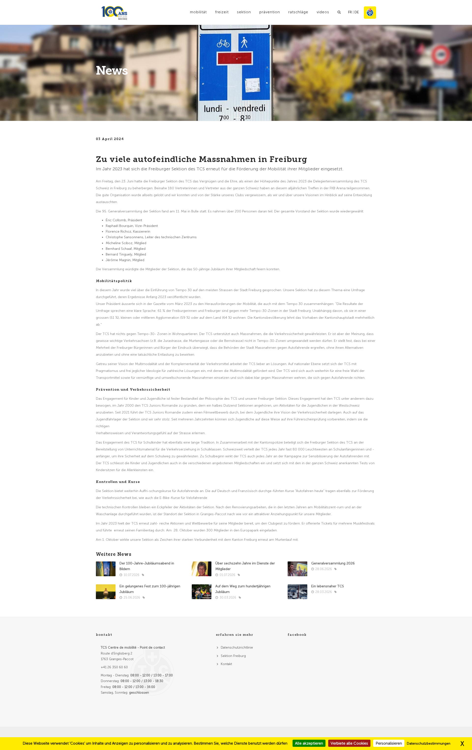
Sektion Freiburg (233, 656)
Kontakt (226, 664)
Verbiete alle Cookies (349, 743)
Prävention (269, 12)
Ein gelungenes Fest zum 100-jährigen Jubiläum (149, 589)
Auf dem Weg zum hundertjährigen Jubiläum (242, 589)
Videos (323, 12)
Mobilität (198, 12)
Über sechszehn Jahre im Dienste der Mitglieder (245, 566)
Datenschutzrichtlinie (237, 647)
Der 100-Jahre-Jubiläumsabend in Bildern (146, 566)
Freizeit (222, 12)
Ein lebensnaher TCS (327, 586)
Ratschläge (298, 12)
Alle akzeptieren (309, 743)
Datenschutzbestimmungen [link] (428, 743)
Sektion (244, 12)
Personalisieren (389, 743)
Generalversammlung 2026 (333, 563)
